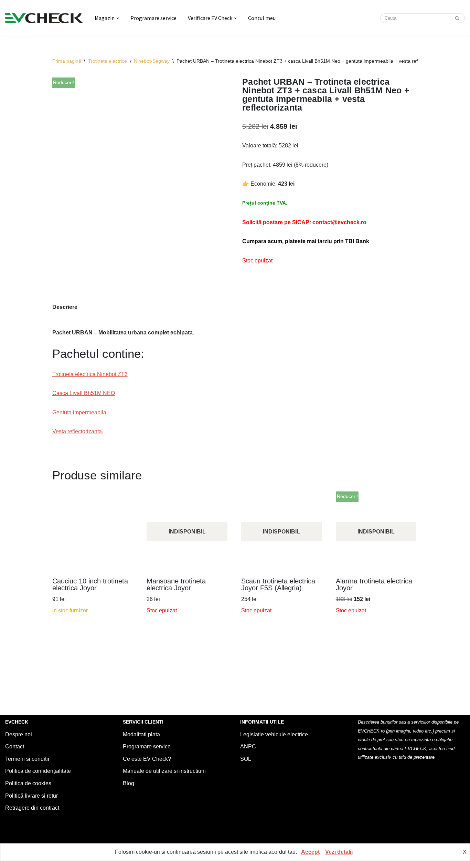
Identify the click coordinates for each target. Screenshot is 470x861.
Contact (14, 746)
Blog (128, 783)
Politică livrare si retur (31, 796)
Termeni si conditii (27, 759)
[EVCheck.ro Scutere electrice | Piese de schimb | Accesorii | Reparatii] (44, 18)
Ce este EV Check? (147, 759)
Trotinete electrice (107, 61)
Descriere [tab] (64, 307)
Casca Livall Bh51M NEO (83, 393)
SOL (245, 759)
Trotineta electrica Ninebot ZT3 (90, 374)
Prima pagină (66, 61)
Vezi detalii (339, 852)
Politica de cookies (28, 783)
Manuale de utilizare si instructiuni (164, 771)
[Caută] (457, 18)
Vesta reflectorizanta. (77, 431)
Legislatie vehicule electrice (274, 734)
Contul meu (262, 17)
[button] (117, 18)
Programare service (153, 17)
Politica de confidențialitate (38, 771)
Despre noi (18, 734)
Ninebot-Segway (152, 61)
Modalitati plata (141, 734)
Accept (310, 852)
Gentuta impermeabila (79, 412)
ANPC (248, 746)
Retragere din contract (32, 808)
